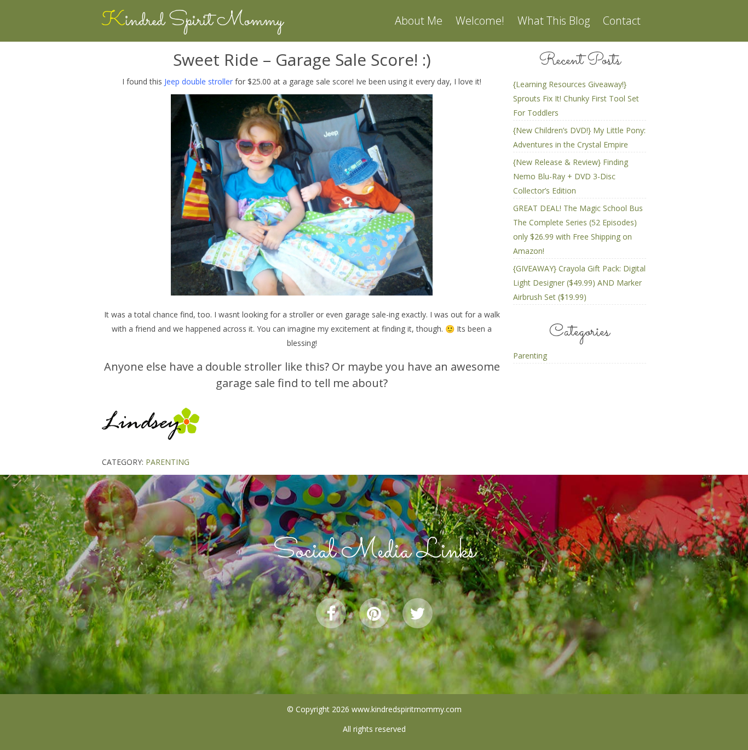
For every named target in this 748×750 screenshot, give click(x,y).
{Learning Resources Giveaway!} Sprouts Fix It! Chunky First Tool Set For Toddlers (576, 98)
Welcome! (480, 20)
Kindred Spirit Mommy (192, 21)
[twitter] (417, 613)
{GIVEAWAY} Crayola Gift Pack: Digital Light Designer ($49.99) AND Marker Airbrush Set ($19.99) (579, 282)
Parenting (167, 462)
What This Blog (553, 20)
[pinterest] (374, 613)
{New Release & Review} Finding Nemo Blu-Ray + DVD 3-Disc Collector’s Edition (570, 176)
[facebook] (331, 613)
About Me (418, 20)
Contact (622, 20)
